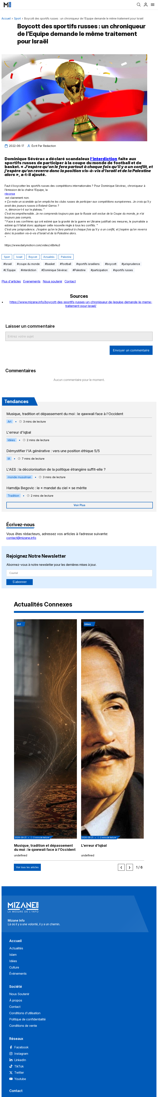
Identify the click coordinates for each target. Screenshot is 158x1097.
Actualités (49, 256)
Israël (19, 256)
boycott (33, 256)
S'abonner (20, 582)
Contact (70, 281)
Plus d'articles (11, 281)
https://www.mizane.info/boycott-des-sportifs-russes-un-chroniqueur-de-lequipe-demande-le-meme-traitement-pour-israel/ (81, 304)
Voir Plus (79, 505)
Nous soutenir (52, 281)
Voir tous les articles (27, 867)
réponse (10, 193)
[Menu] (152, 4)
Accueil (6, 18)
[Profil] (145, 4)
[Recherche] (138, 4)
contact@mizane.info (21, 538)
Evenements (31, 281)
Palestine (66, 256)
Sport (17, 18)
